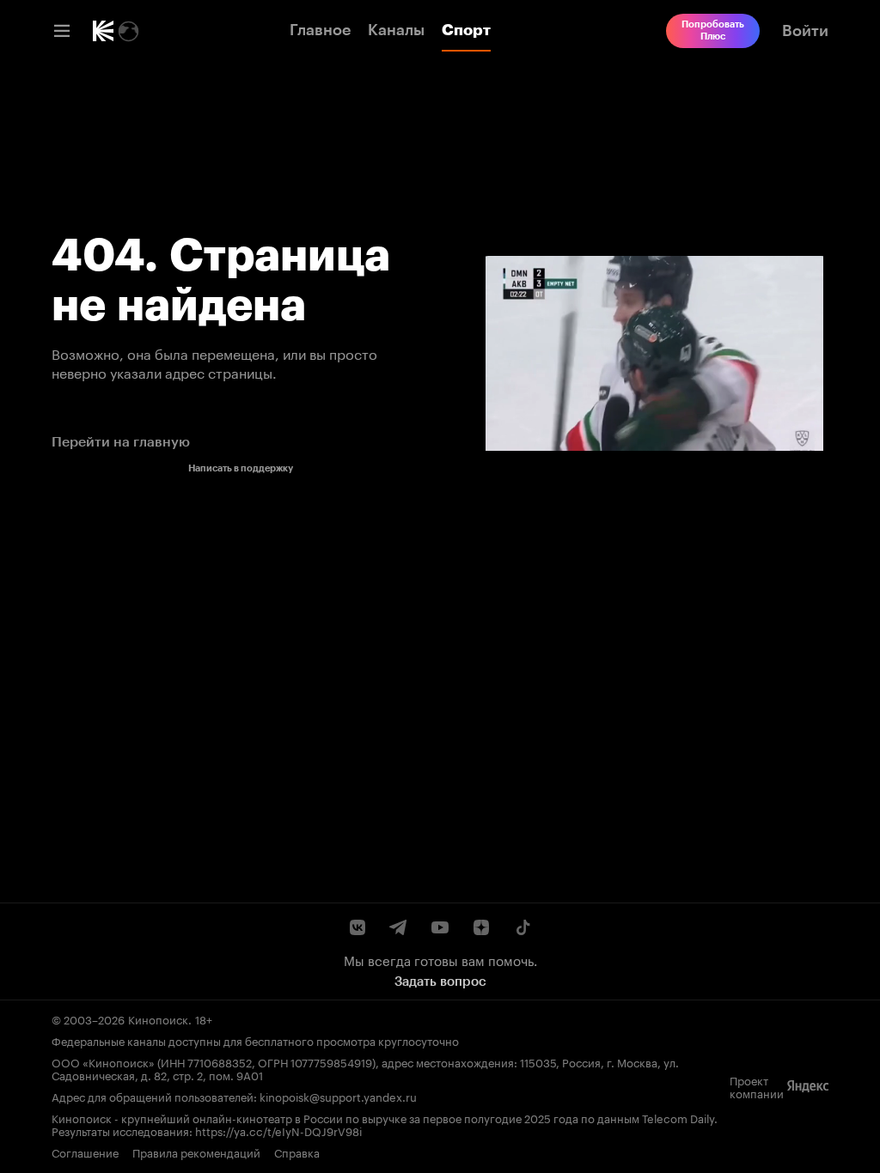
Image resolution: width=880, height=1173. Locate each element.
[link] (103, 31)
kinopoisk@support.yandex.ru (338, 1095)
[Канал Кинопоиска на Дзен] (481, 927)
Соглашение (85, 1152)
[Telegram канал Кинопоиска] (398, 927)
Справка (297, 1152)
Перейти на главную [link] (121, 442)
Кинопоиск (158, 1018)
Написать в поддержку (240, 468)
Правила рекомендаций (196, 1152)
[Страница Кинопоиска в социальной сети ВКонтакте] (357, 927)
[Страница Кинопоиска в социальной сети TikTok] (522, 927)
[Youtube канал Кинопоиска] (440, 927)
